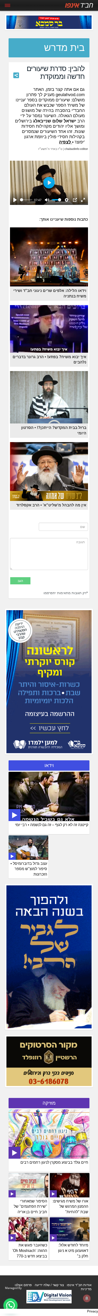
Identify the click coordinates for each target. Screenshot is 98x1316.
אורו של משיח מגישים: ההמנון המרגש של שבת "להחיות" (70, 1206)
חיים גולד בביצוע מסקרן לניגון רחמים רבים (54, 1162)
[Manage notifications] (87, 1298)
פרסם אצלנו (23, 1285)
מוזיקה (49, 1103)
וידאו (49, 765)
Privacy (92, 1311)
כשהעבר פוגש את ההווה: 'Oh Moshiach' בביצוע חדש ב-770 (29, 1250)
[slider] (26, 199)
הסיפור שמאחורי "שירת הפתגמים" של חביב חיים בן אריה (30, 1206)
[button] (10, 1305)
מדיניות (86, 1289)
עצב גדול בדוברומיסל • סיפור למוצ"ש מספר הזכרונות (28, 869)
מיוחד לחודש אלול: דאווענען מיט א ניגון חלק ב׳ (73, 1250)
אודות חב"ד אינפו (79, 1285)
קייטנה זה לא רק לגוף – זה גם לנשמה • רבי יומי (51, 825)
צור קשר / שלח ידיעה (49, 1285)
